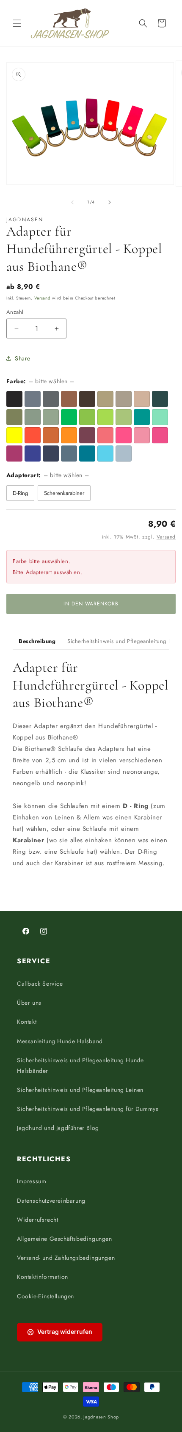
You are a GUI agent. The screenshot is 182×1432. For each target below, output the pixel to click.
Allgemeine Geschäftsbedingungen (64, 1238)
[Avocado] (124, 417)
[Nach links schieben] (72, 202)
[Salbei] (51, 417)
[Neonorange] (33, 435)
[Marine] (51, 453)
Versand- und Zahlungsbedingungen (66, 1257)
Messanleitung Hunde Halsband (60, 1041)
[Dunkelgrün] (160, 399)
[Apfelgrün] (105, 417)
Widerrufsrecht (37, 1219)
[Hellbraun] (69, 399)
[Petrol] (142, 417)
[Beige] (105, 399)
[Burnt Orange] (51, 435)
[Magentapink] (160, 435)
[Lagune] (87, 453)
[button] (17, 23)
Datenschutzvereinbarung (51, 1200)
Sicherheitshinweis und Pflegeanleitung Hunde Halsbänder (80, 1065)
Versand (42, 298)
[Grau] (33, 399)
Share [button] (22, 358)
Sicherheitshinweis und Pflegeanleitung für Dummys (87, 1109)
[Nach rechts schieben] (109, 202)
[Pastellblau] (124, 453)
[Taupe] (124, 399)
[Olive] (14, 417)
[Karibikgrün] (160, 417)
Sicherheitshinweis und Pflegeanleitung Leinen (80, 1090)
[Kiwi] (87, 417)
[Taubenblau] (69, 453)
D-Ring (20, 493)
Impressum (31, 1181)
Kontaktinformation (42, 1277)
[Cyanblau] (105, 453)
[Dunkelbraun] (87, 399)
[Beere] (14, 453)
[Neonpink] (124, 435)
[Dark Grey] (51, 399)
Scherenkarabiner (64, 493)
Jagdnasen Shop (101, 1416)
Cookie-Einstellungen (45, 1296)
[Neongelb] (14, 435)
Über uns (29, 1002)
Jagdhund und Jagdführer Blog (58, 1128)
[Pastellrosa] (142, 435)
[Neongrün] (69, 417)
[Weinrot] (87, 435)
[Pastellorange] (69, 435)
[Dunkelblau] (33, 453)
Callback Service (40, 983)
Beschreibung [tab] (37, 641)
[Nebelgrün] (33, 417)
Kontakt (26, 1021)
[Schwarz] (14, 399)
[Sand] (142, 399)
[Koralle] (105, 435)
